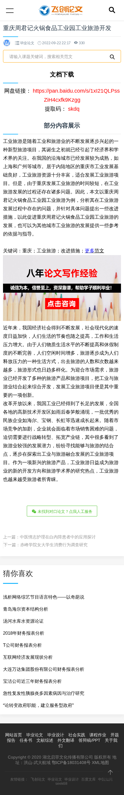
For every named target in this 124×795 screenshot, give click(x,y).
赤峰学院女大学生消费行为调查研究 (54, 544)
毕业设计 (55, 734)
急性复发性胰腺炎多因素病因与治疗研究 (43, 693)
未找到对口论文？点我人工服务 (64, 511)
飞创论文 (38, 779)
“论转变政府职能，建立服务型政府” (38, 705)
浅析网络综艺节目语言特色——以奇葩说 (43, 596)
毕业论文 (27, 43)
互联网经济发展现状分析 (28, 657)
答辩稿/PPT (90, 740)
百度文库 (88, 779)
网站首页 (13, 734)
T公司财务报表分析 (22, 645)
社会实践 (76, 734)
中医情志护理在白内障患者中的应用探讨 (58, 537)
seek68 (61, 783)
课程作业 (97, 734)
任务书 (26, 740)
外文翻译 (65, 740)
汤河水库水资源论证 (23, 621)
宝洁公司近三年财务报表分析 (32, 681)
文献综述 (44, 740)
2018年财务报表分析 (23, 633)
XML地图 (100, 762)
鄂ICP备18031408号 (71, 762)
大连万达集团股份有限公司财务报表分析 (43, 669)
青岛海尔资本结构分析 (25, 609)
